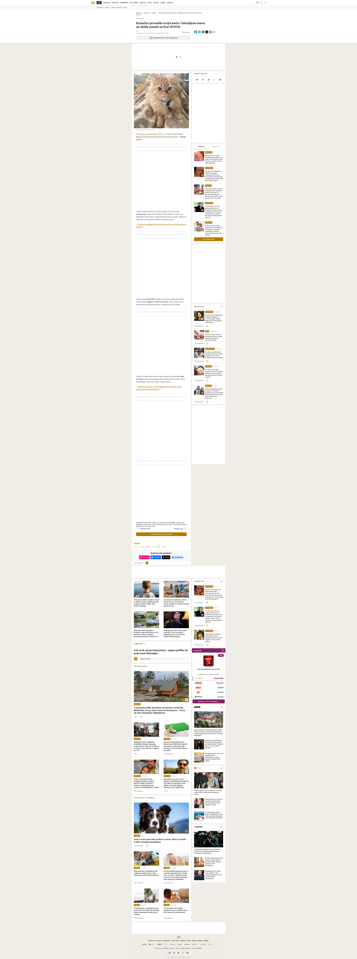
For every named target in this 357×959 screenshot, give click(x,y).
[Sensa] (194, 944)
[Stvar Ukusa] (212, 944)
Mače (136, 546)
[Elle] (166, 944)
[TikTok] (209, 79)
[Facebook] (197, 79)
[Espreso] (159, 944)
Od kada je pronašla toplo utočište (149, 134)
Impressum (158, 948)
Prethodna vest (145, 528)
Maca (142, 546)
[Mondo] (152, 944)
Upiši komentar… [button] (145, 659)
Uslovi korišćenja (197, 948)
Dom (164, 546)
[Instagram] (203, 79)
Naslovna (139, 13)
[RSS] (214, 79)
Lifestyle (146, 13)
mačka (148, 546)
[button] (186, 32)
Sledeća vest (179, 528)
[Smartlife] (187, 944)
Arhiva (177, 948)
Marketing (166, 948)
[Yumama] (202, 944)
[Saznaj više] (221, 707)
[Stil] (93, 2)
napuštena (156, 546)
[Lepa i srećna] (179, 944)
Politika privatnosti (185, 948)
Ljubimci (153, 13)
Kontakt (172, 948)
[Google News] (220, 79)
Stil (137, 31)
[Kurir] (144, 944)
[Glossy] (172, 944)
